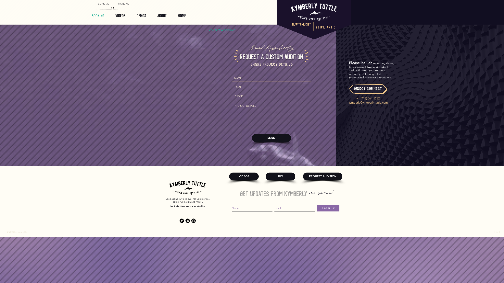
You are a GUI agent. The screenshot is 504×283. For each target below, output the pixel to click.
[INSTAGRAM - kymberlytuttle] (193, 221)
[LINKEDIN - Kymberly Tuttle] (187, 221)
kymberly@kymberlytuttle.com (368, 102)
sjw (497, 232)
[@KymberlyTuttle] (182, 221)
